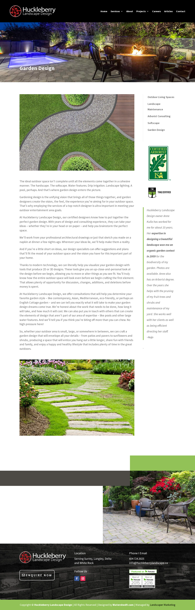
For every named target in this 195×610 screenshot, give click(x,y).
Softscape (154, 123)
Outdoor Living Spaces (161, 97)
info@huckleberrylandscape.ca (148, 563)
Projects (141, 11)
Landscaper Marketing (162, 605)
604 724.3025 (136, 558)
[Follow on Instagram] (82, 578)
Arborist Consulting (159, 116)
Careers (156, 11)
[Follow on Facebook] (76, 578)
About (129, 11)
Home (104, 11)
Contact (180, 11)
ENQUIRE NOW (39, 575)
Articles (168, 11)
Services (115, 11)
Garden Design (156, 130)
